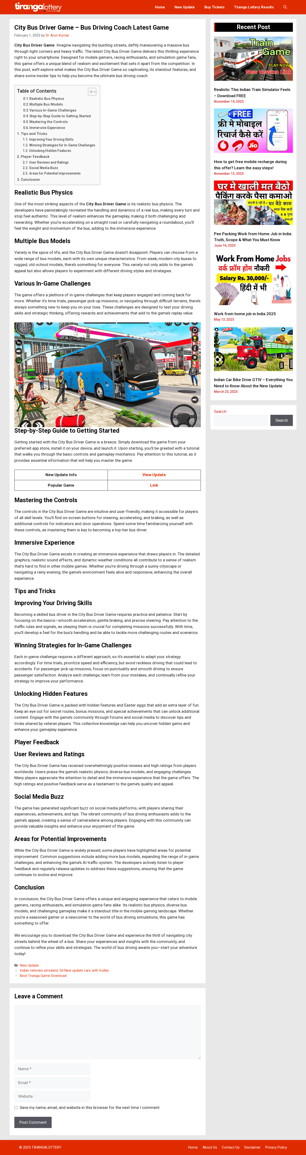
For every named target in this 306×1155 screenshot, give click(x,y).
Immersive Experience (47, 128)
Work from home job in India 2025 (245, 313)
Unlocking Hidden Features (50, 151)
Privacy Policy (276, 1147)
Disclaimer (252, 1147)
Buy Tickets (214, 7)
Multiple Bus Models (46, 104)
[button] (285, 7)
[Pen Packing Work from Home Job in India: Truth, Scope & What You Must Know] (253, 204)
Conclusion (30, 179)
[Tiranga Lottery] (38, 7)
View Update (154, 474)
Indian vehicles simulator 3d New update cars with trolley (64, 971)
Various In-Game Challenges (52, 110)
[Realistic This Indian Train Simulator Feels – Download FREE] (253, 60)
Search (220, 411)
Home (160, 7)
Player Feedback (35, 156)
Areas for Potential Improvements (55, 173)
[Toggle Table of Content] (89, 92)
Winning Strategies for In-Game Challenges (62, 145)
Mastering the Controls (48, 122)
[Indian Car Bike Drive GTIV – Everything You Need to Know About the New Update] (253, 350)
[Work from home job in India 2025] (253, 280)
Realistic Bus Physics (46, 99)
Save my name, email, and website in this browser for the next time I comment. (90, 1107)
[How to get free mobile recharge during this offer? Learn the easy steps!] (253, 131)
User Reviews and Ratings (49, 162)
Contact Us (231, 1147)
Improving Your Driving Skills (51, 139)
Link (154, 485)
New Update (185, 7)
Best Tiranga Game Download (43, 976)
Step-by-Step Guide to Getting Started (60, 116)
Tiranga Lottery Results (254, 7)
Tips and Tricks (34, 134)
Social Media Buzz (43, 168)
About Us (209, 1147)
